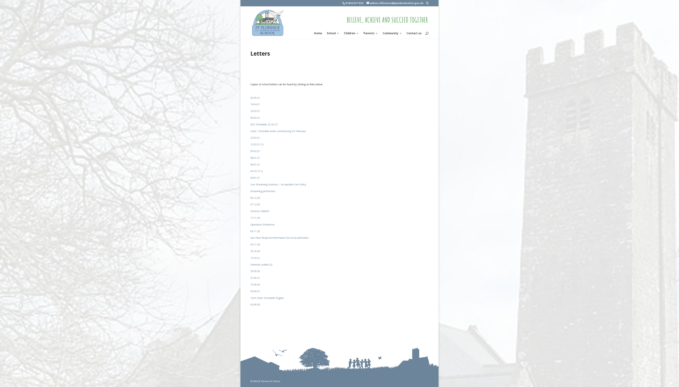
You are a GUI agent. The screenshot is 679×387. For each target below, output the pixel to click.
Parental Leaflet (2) (261, 264)
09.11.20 (255, 231)
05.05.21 (255, 97)
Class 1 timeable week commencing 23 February (278, 131)
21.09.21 (255, 277)
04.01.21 (255, 177)
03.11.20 (255, 244)
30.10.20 (255, 251)
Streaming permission (262, 191)
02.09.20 (255, 304)
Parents (369, 33)
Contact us (414, 33)
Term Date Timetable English (267, 298)
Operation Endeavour (262, 224)
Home (318, 33)
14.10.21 (255, 258)
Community (390, 33)
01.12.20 (255, 204)
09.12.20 (255, 198)
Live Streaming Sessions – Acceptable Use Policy (278, 184)
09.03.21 (255, 117)
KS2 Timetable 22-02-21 (264, 124)
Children (349, 33)
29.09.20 (255, 271)
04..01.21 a (256, 171)
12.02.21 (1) (257, 144)
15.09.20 (255, 284)
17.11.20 (255, 217)
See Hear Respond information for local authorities (279, 237)
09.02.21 (255, 151)
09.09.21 (255, 291)
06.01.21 (255, 164)
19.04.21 (255, 104)
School (331, 33)
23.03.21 (255, 111)
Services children (259, 211)
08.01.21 (255, 157)
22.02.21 (255, 137)
